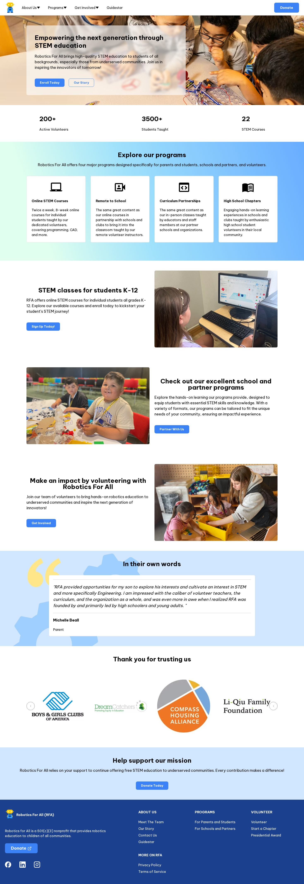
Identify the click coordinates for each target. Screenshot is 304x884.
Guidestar (115, 8)
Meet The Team (151, 822)
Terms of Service (152, 872)
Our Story (81, 83)
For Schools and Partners (215, 829)
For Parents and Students (215, 822)
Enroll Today (49, 83)
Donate (286, 8)
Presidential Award (266, 835)
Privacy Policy (149, 865)
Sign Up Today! (43, 326)
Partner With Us (172, 429)
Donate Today (152, 785)
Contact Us (147, 835)
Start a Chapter (263, 829)
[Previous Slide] (30, 706)
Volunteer (259, 822)
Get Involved (41, 523)
